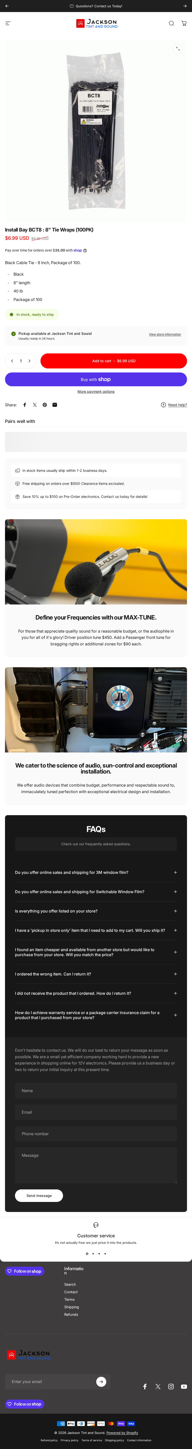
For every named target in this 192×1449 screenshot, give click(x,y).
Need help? (177, 405)
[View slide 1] (87, 1254)
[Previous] (7, 6)
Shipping (71, 1307)
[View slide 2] (93, 1254)
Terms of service (92, 1440)
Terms (69, 1299)
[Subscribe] (101, 1382)
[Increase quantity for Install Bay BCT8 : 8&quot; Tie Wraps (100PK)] (30, 361)
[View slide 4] (105, 1254)
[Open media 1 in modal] (178, 49)
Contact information (139, 1440)
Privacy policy (69, 1440)
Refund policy (49, 1440)
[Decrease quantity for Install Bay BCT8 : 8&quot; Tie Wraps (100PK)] (11, 361)
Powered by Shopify (122, 1433)
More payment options (96, 391)
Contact (71, 1292)
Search (70, 1284)
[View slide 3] (99, 1254)
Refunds (71, 1314)
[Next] (185, 6)
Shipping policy (114, 1440)
